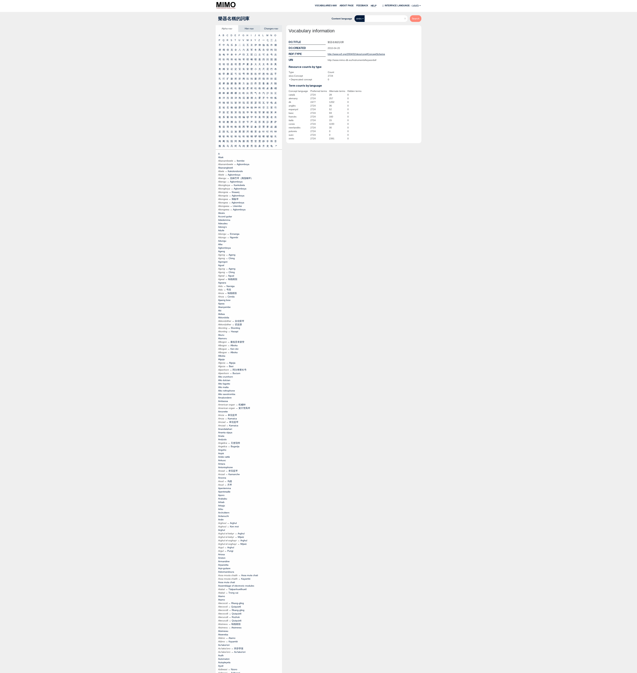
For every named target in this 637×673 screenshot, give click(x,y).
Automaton (224, 659)
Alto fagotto (224, 383)
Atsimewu (223, 631)
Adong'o (222, 227)
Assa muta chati (226, 582)
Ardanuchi (223, 516)
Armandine (224, 561)
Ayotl (220, 666)
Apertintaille (224, 491)
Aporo (221, 495)
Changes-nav (271, 28)
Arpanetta (223, 565)
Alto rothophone (226, 390)
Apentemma (224, 488)
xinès (359, 18)
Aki (219, 310)
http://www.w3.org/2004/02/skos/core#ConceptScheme (356, 54)
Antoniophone (225, 467)
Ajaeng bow (224, 300)
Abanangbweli (225, 167)
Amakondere (225, 397)
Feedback (362, 5)
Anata (221, 436)
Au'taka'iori (224, 645)
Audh (221, 655)
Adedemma (224, 220)
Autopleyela (224, 662)
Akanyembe (224, 307)
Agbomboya (224, 248)
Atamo (221, 596)
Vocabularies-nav (326, 5)
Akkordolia (223, 317)
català (415, 5)
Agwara (222, 282)
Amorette (223, 411)
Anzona (222, 477)
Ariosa (221, 554)
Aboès (221, 213)
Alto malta (223, 387)
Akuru (221, 335)
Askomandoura (226, 571)
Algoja (221, 359)
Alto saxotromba (226, 394)
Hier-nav (249, 28)
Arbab (221, 502)
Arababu (222, 498)
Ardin (221, 519)
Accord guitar (225, 216)
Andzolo (222, 439)
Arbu (220, 509)
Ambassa (223, 401)
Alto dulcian (224, 380)
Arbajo (221, 505)
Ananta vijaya (225, 432)
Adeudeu (223, 223)
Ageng (221, 251)
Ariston (221, 558)
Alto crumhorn (225, 376)
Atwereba (223, 634)
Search (415, 18)
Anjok (221, 453)
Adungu (222, 241)
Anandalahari (225, 429)
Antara (221, 463)
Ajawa (221, 303)
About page (347, 5)
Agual (221, 265)
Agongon (223, 261)
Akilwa (221, 314)
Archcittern (223, 512)
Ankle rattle (224, 457)
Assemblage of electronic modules (236, 585)
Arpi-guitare (224, 568)
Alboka (221, 355)
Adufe (221, 230)
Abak (220, 157)
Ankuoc (222, 460)
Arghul (221, 530)
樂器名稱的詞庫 (233, 18)
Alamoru (222, 338)
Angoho (222, 450)
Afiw (220, 244)
